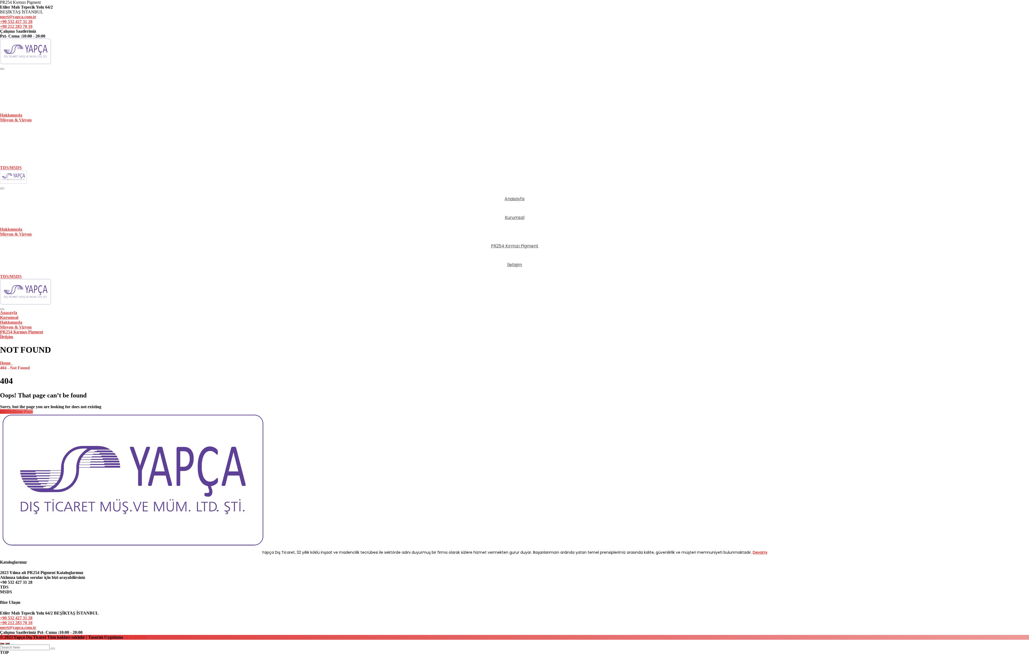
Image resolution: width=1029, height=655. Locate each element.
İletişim (514, 154)
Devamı (760, 552)
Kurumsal (514, 102)
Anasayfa (514, 80)
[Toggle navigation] (2, 69)
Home (6, 363)
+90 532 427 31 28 (16, 21)
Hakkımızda (11, 115)
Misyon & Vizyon (16, 120)
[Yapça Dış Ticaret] (25, 62)
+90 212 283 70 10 (16, 26)
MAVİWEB (134, 637)
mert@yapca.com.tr (18, 16)
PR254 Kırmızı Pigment (514, 133)
